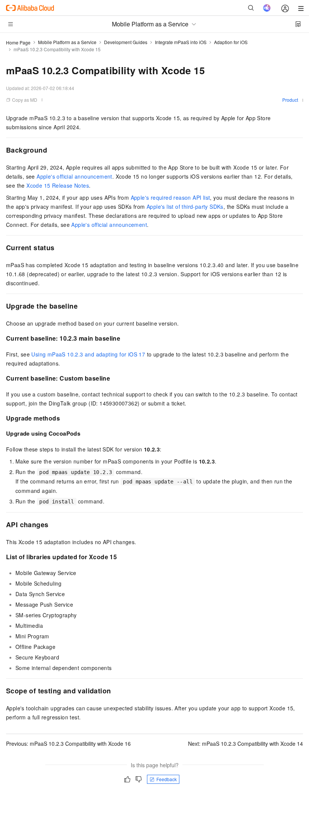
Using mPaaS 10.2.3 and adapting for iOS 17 (88, 354)
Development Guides (125, 42)
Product (290, 99)
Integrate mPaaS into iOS (181, 42)
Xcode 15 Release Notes (57, 185)
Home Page (18, 42)
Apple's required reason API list (170, 197)
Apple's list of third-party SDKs (185, 206)
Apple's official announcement (74, 176)
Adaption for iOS (231, 42)
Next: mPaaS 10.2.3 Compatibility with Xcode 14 (245, 743)
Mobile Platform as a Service (67, 42)
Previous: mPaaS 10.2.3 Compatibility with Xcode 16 (68, 743)
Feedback (166, 779)
